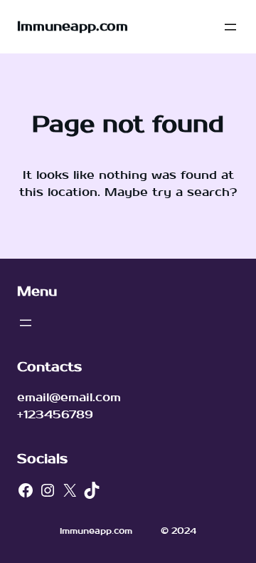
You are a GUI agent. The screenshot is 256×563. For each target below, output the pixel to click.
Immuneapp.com (72, 27)
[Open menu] (230, 27)
